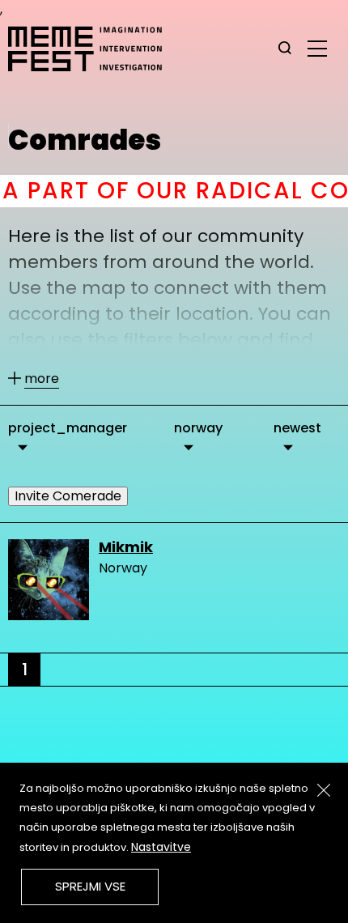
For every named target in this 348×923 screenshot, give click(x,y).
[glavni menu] (317, 48)
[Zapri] (324, 790)
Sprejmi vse (90, 886)
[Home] (93, 48)
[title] (284, 48)
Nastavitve (161, 847)
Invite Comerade (68, 496)
